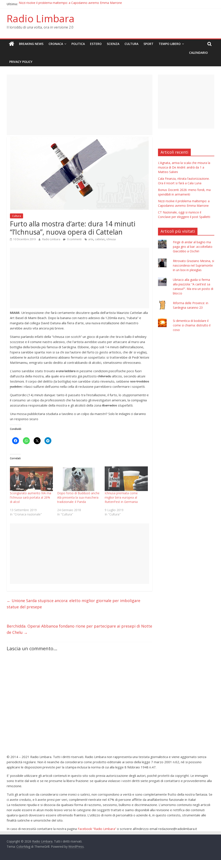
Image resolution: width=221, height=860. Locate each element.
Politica (78, 44)
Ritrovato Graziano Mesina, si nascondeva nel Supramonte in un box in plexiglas (193, 265)
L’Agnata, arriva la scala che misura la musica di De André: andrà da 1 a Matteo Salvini (184, 167)
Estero (96, 44)
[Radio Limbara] (11, 43)
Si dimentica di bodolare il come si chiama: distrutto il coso (191, 325)
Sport (148, 44)
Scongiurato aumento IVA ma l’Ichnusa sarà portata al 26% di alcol (30, 497)
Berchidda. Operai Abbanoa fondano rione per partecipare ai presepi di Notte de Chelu (79, 629)
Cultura (131, 44)
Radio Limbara (40, 18)
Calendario (198, 53)
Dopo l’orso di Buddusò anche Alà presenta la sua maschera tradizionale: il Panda (78, 497)
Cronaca (56, 44)
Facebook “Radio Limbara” (97, 829)
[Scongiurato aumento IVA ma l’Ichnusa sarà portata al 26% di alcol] (31, 478)
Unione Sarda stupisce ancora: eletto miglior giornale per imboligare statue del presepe (73, 603)
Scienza (113, 44)
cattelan (100, 239)
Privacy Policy (20, 62)
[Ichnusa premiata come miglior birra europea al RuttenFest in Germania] (126, 478)
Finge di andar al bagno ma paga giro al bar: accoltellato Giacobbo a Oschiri (192, 246)
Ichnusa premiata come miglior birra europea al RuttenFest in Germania (121, 497)
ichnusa (111, 239)
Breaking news (31, 44)
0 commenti (74, 239)
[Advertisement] (79, 105)
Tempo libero (170, 44)
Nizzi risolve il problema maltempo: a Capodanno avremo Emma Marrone (70, 4)
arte (90, 239)
